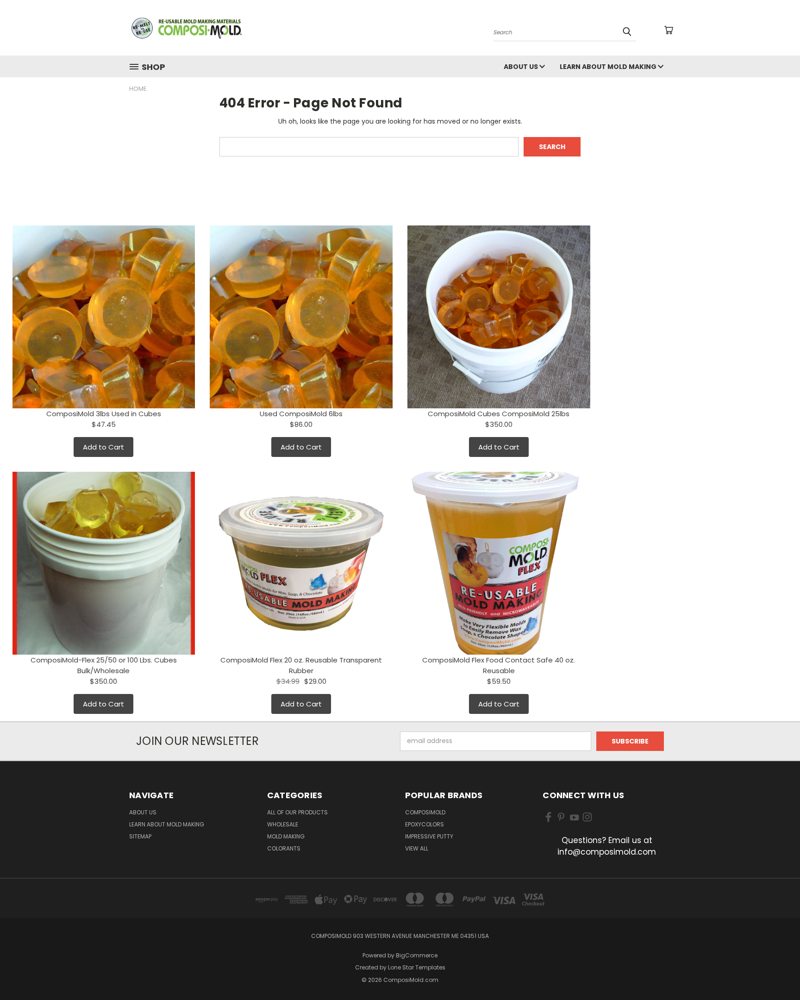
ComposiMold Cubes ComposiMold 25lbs (498, 414)
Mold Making (286, 836)
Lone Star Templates (416, 967)
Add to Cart (103, 447)
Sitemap (140, 836)
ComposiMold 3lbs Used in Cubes (103, 414)
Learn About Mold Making (609, 66)
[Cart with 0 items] (668, 30)
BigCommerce (417, 955)
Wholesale (282, 824)
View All (416, 848)
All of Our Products (297, 812)
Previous (775, 971)
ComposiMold (425, 812)
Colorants (283, 848)
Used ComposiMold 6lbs (301, 414)
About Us (521, 66)
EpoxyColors (424, 824)
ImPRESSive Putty (429, 836)
